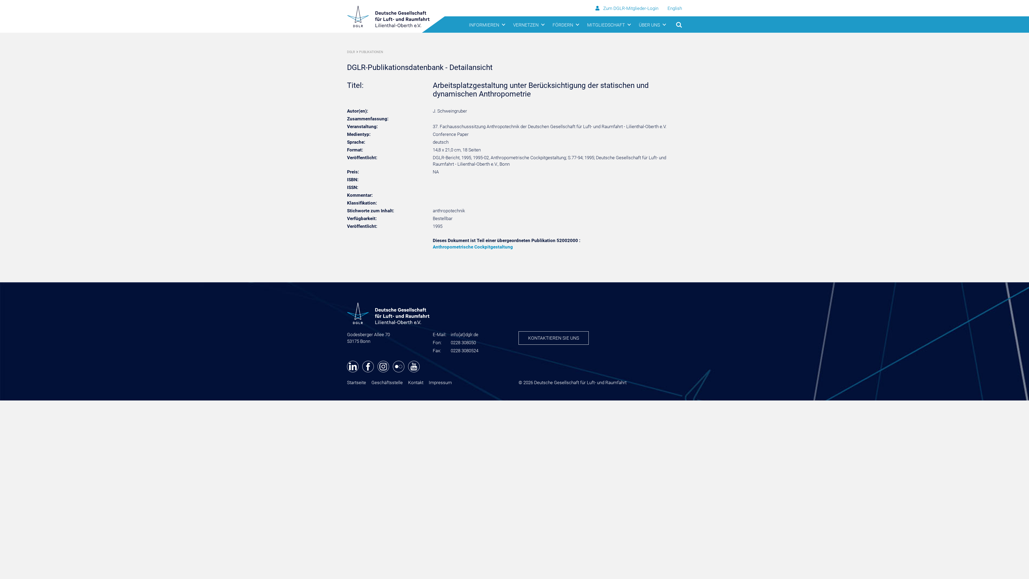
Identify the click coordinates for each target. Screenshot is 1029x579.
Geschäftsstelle (387, 382)
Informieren (484, 25)
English (675, 8)
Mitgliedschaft (606, 25)
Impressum (440, 382)
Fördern (563, 25)
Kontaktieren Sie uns (553, 338)
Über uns (649, 25)
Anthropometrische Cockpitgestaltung (473, 247)
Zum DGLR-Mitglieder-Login (630, 8)
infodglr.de (464, 334)
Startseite (356, 382)
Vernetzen (526, 25)
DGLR (351, 52)
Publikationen (371, 52)
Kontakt (415, 382)
